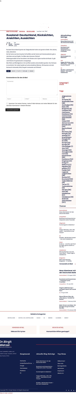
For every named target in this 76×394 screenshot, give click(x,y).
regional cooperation (66, 173)
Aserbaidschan (67, 102)
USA (62, 60)
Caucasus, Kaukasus (67, 113)
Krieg (65, 163)
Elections (67, 132)
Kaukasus (67, 159)
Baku (65, 107)
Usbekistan (66, 194)
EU (61, 68)
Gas (65, 148)
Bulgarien (67, 109)
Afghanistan (66, 97)
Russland (31, 31)
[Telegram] (47, 44)
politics (66, 168)
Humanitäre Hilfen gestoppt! (57, 331)
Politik (19, 71)
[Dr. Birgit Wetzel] (6, 44)
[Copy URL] (51, 44)
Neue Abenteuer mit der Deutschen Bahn (67, 41)
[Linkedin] (73, 11)
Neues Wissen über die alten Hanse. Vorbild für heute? (66, 298)
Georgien (67, 152)
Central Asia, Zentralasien (67, 117)
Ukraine (31, 71)
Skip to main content (6, 393)
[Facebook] (73, 3)
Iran (65, 154)
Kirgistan (67, 161)
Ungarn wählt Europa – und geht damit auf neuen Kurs (67, 289)
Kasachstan (66, 156)
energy (66, 135)
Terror (65, 184)
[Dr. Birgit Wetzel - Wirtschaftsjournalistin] (40, 25)
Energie (66, 134)
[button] (69, 9)
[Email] (38, 44)
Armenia (66, 100)
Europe (66, 144)
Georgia (67, 150)
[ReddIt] (34, 44)
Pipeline (66, 166)
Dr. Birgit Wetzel (11, 44)
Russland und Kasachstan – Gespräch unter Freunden (66, 49)
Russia (22, 31)
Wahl (65, 199)
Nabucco (66, 165)
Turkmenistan (67, 187)
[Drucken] (42, 44)
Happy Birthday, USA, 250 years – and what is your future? (67, 64)
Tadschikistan (67, 181)
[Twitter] (73, 6)
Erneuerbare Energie (66, 138)
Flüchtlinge (67, 146)
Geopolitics (64, 45)
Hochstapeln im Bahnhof (66, 56)
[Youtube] (73, 13)
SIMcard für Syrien (18, 331)
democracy (67, 123)
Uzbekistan (67, 197)
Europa (13, 71)
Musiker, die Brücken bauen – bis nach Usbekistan (67, 71)
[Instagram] (73, 8)
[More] (55, 44)
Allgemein (63, 54)
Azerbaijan (67, 105)
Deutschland (12, 31)
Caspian (66, 110)
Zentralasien (66, 201)
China (66, 121)
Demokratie (66, 125)
